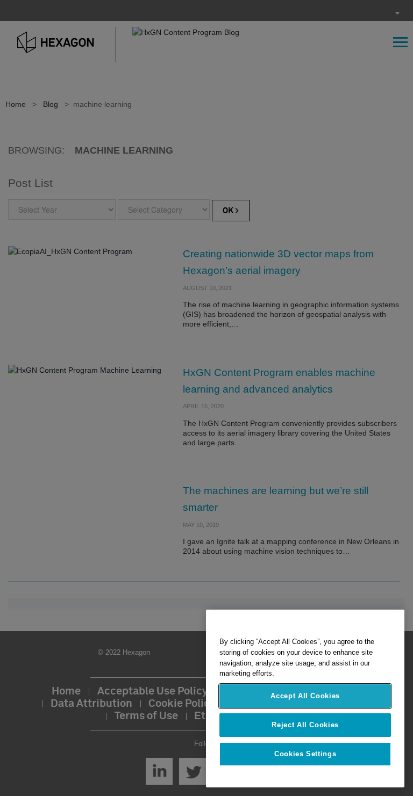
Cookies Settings (305, 754)
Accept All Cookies (305, 696)
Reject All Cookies (305, 725)
